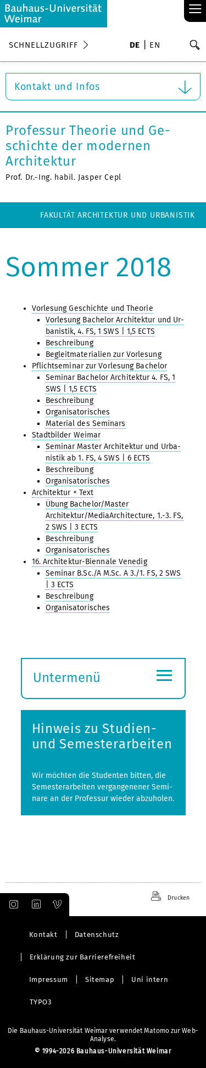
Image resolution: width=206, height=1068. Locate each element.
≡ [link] (195, 9)
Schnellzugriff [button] (43, 45)
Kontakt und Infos (57, 87)
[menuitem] (135, 46)
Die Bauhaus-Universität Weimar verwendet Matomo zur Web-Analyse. (103, 1035)
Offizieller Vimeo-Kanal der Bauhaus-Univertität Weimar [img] (57, 904)
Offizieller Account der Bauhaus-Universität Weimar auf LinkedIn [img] (34, 904)
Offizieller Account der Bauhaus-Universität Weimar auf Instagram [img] (11, 904)
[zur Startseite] (53, 13)
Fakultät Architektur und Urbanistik (117, 215)
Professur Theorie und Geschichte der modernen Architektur (87, 146)
